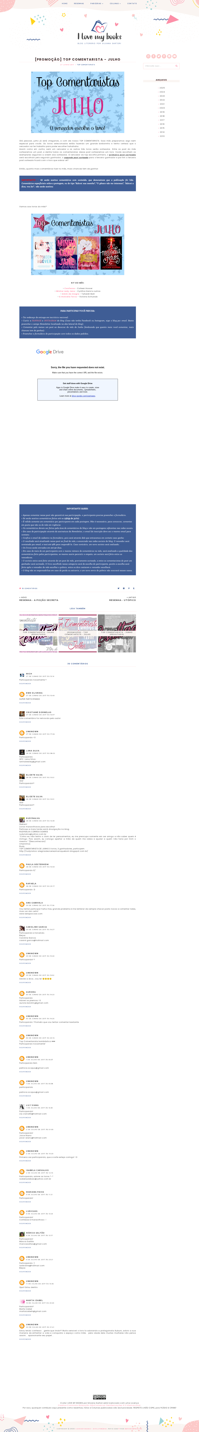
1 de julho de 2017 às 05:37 (39, 1060)
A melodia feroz (68, 296)
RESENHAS (79, 4)
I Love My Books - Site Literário (91, 1429)
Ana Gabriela (34, 903)
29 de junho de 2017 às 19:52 (40, 975)
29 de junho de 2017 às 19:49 (40, 956)
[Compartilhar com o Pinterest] (129, 588)
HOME (64, 4)
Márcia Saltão (35, 1233)
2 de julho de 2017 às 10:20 (39, 1154)
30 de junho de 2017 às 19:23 (40, 995)
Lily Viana (32, 1105)
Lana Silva (32, 751)
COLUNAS (114, 4)
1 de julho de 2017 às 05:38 (39, 1084)
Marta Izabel (34, 1300)
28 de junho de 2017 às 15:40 (40, 867)
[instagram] (148, 56)
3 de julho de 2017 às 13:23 (39, 1214)
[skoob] (169, 56)
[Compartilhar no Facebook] (124, 588)
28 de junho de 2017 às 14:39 (40, 821)
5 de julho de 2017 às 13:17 (39, 1235)
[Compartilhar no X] (119, 588)
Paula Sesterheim (37, 864)
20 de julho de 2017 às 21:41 (40, 1327)
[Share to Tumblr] (134, 588)
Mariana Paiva (35, 1192)
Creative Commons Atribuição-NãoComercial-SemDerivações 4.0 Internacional (99, 1405)
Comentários (29, 588)
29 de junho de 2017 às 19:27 (40, 930)
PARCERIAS (95, 4)
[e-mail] (174, 56)
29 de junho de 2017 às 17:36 (40, 905)
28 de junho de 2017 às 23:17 (40, 886)
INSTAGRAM (50, 320)
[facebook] (153, 56)
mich (29, 674)
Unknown (32, 731)
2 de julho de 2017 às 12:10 (39, 1173)
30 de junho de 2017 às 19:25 (40, 1019)
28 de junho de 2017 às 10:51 (40, 777)
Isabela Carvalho (37, 1170)
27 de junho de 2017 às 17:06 (40, 734)
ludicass (31, 1211)
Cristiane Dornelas (38, 712)
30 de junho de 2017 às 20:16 (40, 1038)
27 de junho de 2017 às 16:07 (40, 715)
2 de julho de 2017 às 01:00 (39, 1129)
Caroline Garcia (36, 927)
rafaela (31, 883)
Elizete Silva (34, 775)
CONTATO (132, 4)
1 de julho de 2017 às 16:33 (39, 1108)
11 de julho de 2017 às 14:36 (40, 1284)
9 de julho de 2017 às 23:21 (39, 1260)
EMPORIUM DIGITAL (133, 1429)
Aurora (31, 992)
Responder (25, 684)
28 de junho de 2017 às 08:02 (40, 753)
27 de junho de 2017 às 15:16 (40, 676)
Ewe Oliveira (34, 693)
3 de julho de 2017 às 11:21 (39, 1195)
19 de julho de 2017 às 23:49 (40, 1303)
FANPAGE (37, 320)
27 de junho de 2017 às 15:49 (40, 695)
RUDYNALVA (33, 818)
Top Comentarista (86, 65)
